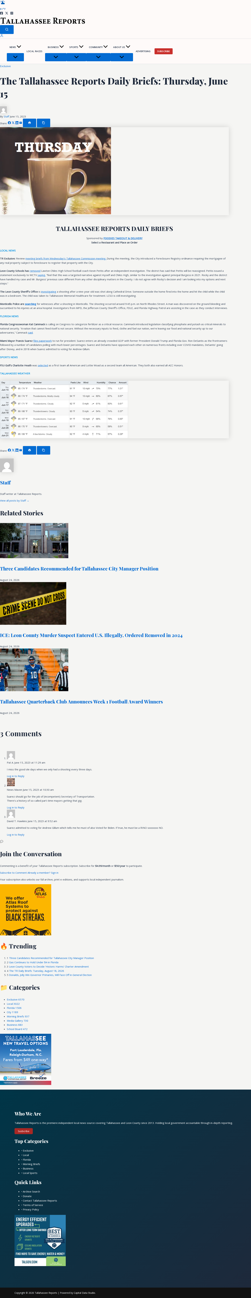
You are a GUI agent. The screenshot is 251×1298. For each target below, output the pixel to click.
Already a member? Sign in (42, 872)
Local (13, 1003)
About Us (119, 47)
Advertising (143, 51)
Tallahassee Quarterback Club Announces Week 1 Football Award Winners (81, 701)
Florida (14, 1008)
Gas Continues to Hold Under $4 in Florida (33, 962)
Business (53, 47)
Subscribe (163, 51)
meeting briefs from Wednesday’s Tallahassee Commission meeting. (66, 258)
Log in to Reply (15, 776)
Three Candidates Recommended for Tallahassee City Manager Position (79, 568)
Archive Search (31, 1191)
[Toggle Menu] (15, 57)
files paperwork (42, 340)
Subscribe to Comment (13, 872)
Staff (7, 116)
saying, (42, 275)
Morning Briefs (18, 1016)
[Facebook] (1, 13)
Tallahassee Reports (46, 1292)
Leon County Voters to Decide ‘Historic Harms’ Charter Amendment (49, 966)
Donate (27, 1196)
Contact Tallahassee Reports (40, 1200)
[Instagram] (11, 13)
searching (30, 304)
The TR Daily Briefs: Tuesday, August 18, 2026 (36, 970)
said (30, 332)
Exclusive (5, 66)
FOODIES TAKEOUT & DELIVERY (123, 238)
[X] (6, 13)
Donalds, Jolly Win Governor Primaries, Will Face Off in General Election (50, 975)
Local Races (34, 51)
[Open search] (7, 29)
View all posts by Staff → (14, 500)
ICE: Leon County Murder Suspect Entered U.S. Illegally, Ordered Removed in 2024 (91, 635)
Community (96, 47)
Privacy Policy (31, 1209)
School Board (17, 1029)
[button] (19, 47)
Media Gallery (17, 1020)
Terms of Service (33, 1205)
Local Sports (30, 1173)
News (13, 47)
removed (35, 270)
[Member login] (1, 36)
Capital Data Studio (84, 1292)
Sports (73, 47)
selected (43, 365)
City (12, 1012)
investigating (48, 291)
